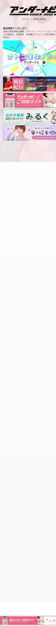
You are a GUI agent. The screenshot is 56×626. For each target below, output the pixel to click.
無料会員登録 (39, 19)
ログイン (26, 19)
